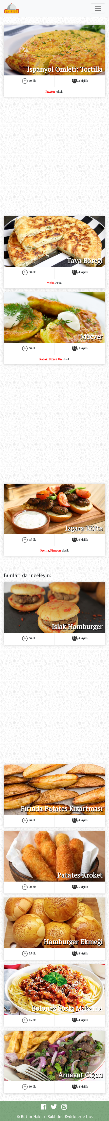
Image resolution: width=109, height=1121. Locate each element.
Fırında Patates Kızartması (62, 808)
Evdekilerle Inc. (79, 1116)
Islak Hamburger (77, 626)
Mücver (91, 336)
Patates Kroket (80, 875)
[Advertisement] (54, 155)
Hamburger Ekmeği (73, 941)
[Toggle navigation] (98, 8)
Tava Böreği (85, 260)
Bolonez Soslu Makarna (67, 1008)
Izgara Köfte (84, 528)
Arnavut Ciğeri (80, 1074)
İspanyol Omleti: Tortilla (65, 69)
